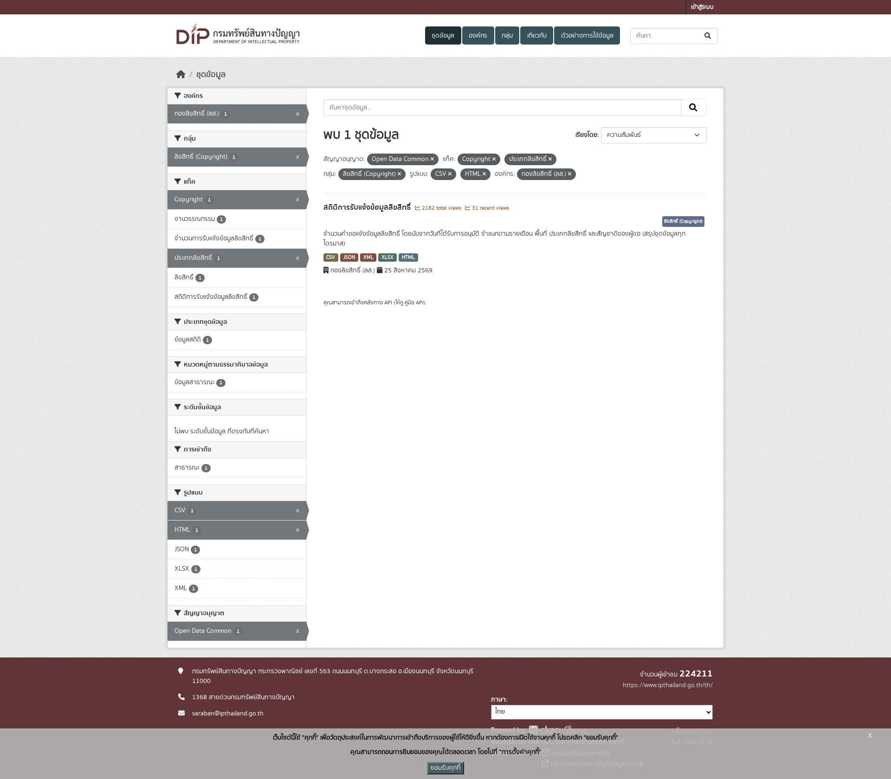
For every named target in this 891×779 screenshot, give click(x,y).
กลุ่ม (507, 35)
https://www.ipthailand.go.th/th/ (668, 685)
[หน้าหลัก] (181, 75)
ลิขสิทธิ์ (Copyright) (683, 221)
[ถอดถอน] (432, 159)
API (388, 302)
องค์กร (478, 35)
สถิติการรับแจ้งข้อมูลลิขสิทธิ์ (368, 207)
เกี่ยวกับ (537, 35)
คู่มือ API (414, 302)
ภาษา (498, 699)
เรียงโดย (586, 135)
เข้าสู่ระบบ (702, 7)
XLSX (387, 257)
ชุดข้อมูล (443, 35)
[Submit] (708, 36)
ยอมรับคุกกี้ (445, 768)
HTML (408, 257)
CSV (330, 257)
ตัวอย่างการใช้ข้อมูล (587, 35)
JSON (349, 257)
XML (368, 257)
